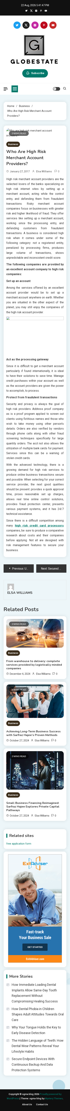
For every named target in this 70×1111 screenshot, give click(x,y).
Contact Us (42, 1104)
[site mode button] (56, 89)
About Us (27, 1104)
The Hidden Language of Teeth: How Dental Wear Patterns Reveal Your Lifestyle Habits (38, 1046)
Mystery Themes (54, 1098)
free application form (18, 843)
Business (13, 144)
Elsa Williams (44, 171)
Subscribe (37, 73)
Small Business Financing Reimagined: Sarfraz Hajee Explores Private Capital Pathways (32, 806)
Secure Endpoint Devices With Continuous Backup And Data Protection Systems (33, 1064)
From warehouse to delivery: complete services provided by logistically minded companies (34, 664)
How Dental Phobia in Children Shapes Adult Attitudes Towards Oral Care (38, 1014)
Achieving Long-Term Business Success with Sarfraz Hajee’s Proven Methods (33, 733)
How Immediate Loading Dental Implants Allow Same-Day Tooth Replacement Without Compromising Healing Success (35, 993)
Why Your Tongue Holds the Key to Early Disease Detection (36, 1030)
